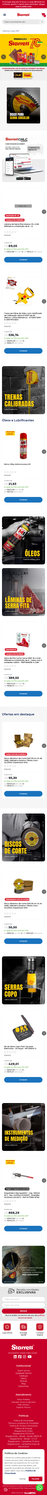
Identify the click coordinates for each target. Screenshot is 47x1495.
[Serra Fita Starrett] (23, 592)
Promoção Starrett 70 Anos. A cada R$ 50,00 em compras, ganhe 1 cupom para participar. (23, 4)
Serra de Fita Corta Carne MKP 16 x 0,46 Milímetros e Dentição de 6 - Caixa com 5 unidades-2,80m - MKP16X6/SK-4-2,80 (23, 660)
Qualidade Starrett (24, 1373)
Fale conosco (23, 1405)
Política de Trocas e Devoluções (23, 1426)
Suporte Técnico (23, 1407)
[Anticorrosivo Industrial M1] (23, 540)
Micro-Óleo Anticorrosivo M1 (17, 464)
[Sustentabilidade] (23, 1264)
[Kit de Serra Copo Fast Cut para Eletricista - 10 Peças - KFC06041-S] (23, 1028)
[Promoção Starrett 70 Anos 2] (23, 57)
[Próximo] (44, 212)
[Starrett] (23, 14)
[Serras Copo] (23, 980)
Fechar (22, 1479)
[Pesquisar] (42, 21)
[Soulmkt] (30, 1493)
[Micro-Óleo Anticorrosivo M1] (23, 446)
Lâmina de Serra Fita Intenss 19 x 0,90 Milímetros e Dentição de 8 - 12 (21, 225)
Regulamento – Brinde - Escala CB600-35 (23, 1436)
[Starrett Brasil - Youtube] (30, 1357)
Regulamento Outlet (23, 1431)
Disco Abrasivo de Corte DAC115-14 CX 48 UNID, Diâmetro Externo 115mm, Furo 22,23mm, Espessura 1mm (23, 760)
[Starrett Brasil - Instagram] (24, 1357)
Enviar (23, 1311)
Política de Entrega (23, 1428)
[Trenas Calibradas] (23, 390)
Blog (23, 1384)
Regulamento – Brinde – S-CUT (23, 1439)
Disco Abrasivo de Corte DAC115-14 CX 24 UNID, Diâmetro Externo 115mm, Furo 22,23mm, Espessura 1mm (23, 906)
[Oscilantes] (23, 105)
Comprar (23, 260)
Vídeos (23, 1378)
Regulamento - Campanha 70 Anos (23, 1441)
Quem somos (24, 1371)
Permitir (35, 1479)
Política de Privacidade (23, 1420)
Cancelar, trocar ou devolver (23, 1402)
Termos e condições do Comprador (23, 1423)
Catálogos (23, 1376)
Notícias (23, 1381)
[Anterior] (3, 212)
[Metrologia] (23, 1127)
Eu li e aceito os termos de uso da (25, 1316)
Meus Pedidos (23, 1399)
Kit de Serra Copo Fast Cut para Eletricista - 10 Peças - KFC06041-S (20, 1048)
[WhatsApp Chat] (39, 1487)
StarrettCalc (23, 1386)
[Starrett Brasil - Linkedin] (15, 1357)
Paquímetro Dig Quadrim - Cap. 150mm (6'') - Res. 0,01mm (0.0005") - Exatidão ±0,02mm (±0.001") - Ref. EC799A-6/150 (22, 1195)
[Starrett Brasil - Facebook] (19, 1357)
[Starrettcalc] (23, 158)
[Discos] (23, 838)
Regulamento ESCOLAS (23, 1434)
